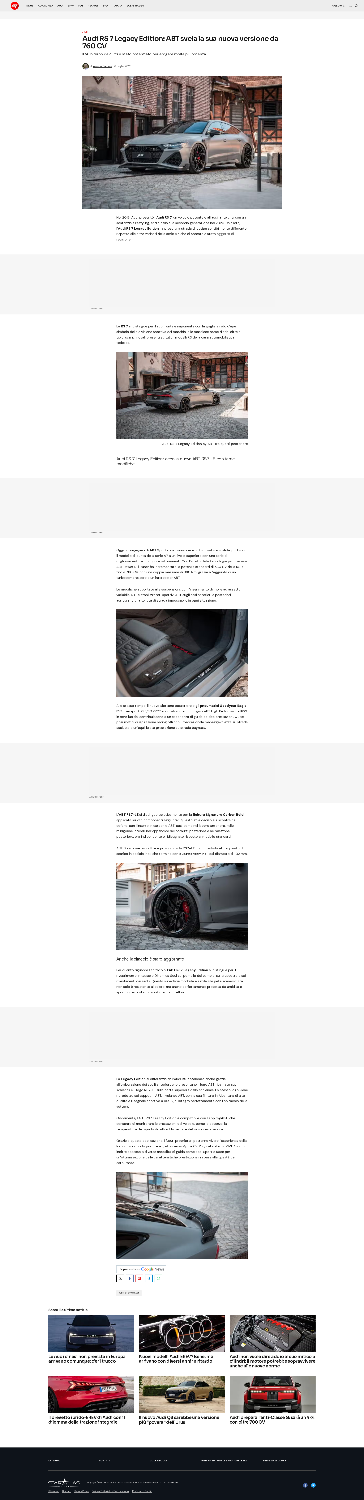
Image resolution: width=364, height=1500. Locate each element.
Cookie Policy (158, 1460)
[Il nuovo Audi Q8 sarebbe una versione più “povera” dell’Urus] (182, 1394)
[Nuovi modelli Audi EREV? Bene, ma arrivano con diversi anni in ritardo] (182, 1333)
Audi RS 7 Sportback (129, 1293)
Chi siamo (54, 1460)
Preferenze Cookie (274, 1460)
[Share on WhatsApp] (158, 1278)
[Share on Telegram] (149, 1278)
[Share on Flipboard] (139, 1278)
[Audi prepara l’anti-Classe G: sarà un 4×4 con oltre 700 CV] (273, 1394)
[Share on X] (120, 1278)
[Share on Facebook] (130, 1278)
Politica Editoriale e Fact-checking (224, 1460)
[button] (7, 5)
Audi (86, 32)
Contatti (105, 1460)
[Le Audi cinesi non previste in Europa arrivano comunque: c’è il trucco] (91, 1333)
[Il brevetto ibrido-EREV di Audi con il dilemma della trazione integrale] (91, 1394)
